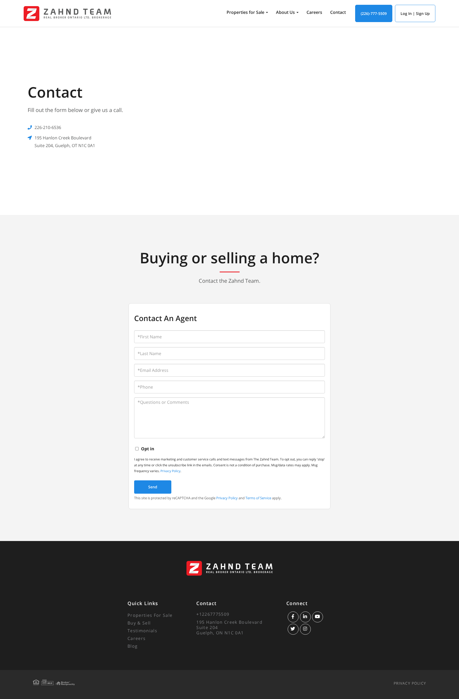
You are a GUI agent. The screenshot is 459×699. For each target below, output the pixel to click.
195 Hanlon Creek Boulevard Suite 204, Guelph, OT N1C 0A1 (65, 141)
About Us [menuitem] (285, 12)
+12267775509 (212, 614)
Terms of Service (258, 498)
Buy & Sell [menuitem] (139, 623)
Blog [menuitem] (133, 646)
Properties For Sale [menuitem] (150, 615)
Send (152, 486)
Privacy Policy (170, 471)
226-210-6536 (48, 127)
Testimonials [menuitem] (142, 631)
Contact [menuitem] (338, 12)
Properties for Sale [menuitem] (245, 12)
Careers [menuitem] (314, 12)
